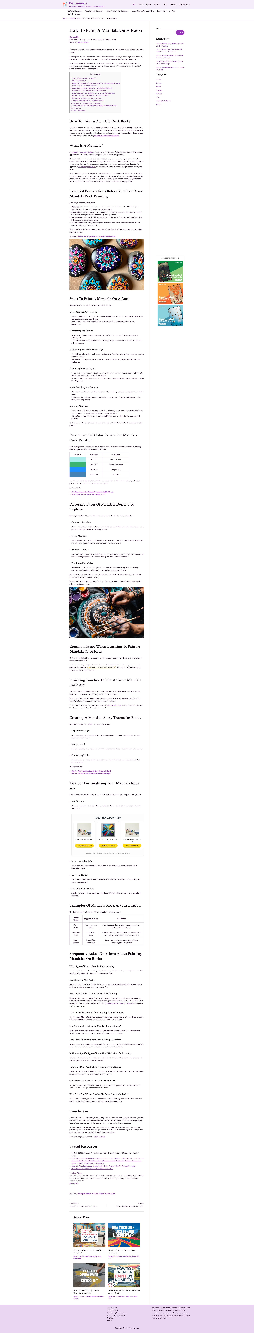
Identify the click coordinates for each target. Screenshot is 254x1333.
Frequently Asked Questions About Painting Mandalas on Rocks (94, 105)
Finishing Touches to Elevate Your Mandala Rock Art (89, 95)
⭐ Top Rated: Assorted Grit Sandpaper (101, 667)
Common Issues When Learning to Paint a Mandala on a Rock (93, 93)
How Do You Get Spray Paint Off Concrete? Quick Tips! (86, 1291)
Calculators (184, 4)
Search (158, 28)
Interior (158, 86)
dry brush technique (113, 705)
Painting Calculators (163, 101)
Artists (158, 79)
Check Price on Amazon (84, 845)
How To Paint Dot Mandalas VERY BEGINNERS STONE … (92, 1169)
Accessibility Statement (116, 1315)
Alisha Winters (83, 42)
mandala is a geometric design (82, 152)
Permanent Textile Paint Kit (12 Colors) (108, 840)
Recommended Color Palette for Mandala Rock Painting (91, 88)
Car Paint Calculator (75, 14)
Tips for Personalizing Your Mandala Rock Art (87, 100)
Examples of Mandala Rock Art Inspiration (86, 103)
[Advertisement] (170, 182)
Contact (173, 4)
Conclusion (76, 108)
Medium (159, 94)
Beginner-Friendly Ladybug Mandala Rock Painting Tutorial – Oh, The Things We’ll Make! (103, 1166)
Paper (92, 1256)
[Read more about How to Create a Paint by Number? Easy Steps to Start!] (124, 1275)
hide (98, 74)
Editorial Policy (112, 1310)
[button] (134, 4)
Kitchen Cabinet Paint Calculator (143, 11)
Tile (77, 37)
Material (72, 37)
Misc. (158, 97)
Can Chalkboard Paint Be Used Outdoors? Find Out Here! (92, 492)
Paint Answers (78, 3)
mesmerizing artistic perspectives (106, 136)
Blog (165, 4)
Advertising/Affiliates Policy (117, 1313)
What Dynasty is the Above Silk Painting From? (88, 494)
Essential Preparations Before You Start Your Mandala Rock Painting (95, 83)
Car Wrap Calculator (75, 11)
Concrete (122, 1256)
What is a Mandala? (78, 80)
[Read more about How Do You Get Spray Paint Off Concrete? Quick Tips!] (89, 1275)
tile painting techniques (87, 167)
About (148, 4)
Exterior (159, 83)
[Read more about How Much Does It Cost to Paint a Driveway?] (124, 1235)
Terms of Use (112, 1307)
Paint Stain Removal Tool (166, 11)
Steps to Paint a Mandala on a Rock (84, 85)
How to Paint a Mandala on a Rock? (83, 78)
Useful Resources (78, 110)
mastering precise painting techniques (119, 1003)
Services (157, 4)
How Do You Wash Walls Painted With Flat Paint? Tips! (91, 773)
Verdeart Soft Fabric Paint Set (84, 839)
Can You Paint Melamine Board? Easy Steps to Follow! (91, 771)
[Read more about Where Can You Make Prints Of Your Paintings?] (89, 1235)
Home (141, 4)
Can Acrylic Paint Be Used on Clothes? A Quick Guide (96, 1194)
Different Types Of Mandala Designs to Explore (88, 90)
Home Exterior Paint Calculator (117, 11)
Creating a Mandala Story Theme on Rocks (86, 98)
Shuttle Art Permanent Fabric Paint (132, 840)
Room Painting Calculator (94, 11)
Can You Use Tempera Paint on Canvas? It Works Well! (96, 236)
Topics (158, 104)
